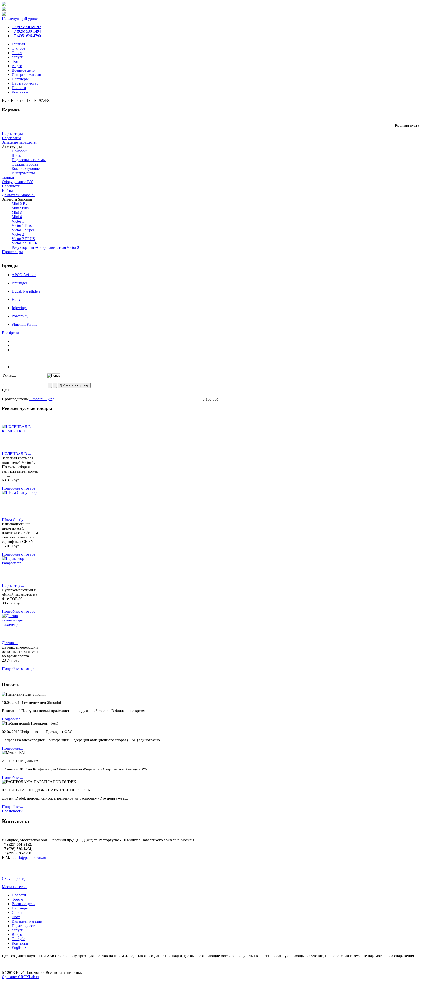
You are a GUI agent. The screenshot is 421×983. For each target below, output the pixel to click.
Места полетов (14, 887)
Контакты (20, 92)
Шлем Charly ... (14, 520)
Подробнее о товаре (18, 488)
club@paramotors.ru (30, 857)
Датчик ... (10, 643)
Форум (17, 899)
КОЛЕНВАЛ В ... (16, 454)
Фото (16, 61)
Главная (18, 44)
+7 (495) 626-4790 (26, 36)
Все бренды (11, 333)
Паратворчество (25, 83)
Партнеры (20, 79)
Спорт (17, 53)
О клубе (18, 48)
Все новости (12, 811)
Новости (19, 88)
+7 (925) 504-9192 (26, 27)
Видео (17, 66)
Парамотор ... (13, 586)
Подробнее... (12, 719)
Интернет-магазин (27, 75)
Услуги (17, 57)
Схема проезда (14, 878)
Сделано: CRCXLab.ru (20, 977)
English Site (21, 948)
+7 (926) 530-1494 (26, 31)
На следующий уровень (21, 19)
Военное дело (23, 70)
